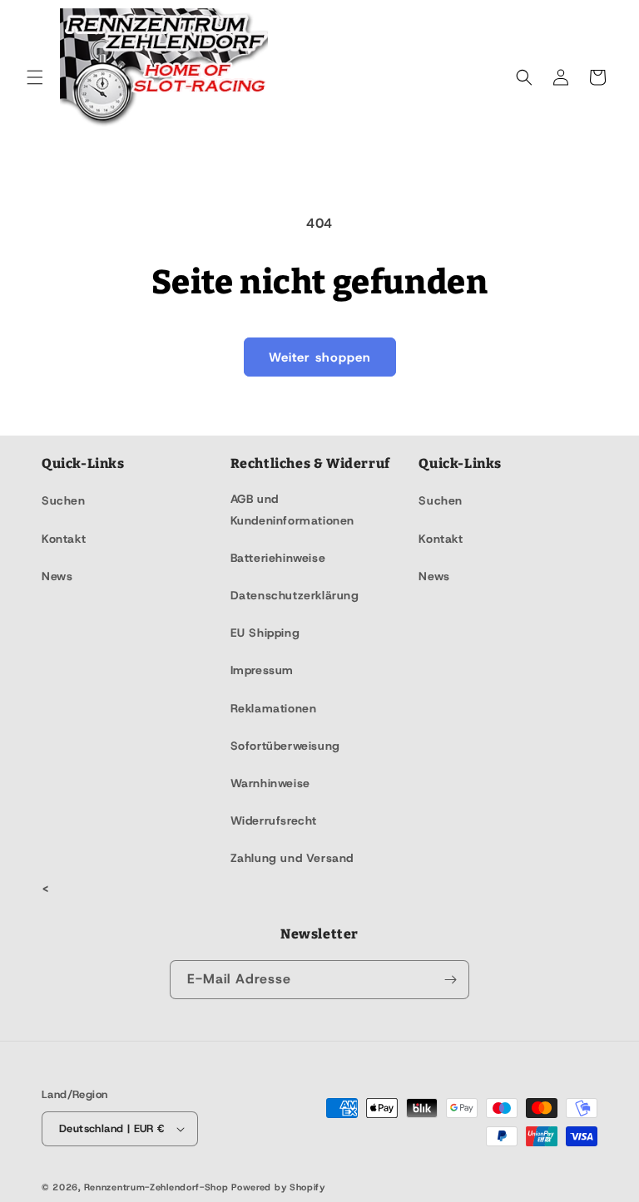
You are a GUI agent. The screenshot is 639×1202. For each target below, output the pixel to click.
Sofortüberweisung (285, 745)
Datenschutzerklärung (294, 595)
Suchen (64, 500)
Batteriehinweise (278, 557)
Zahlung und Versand (292, 857)
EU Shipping (265, 632)
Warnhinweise (270, 783)
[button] (35, 77)
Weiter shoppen (320, 357)
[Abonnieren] (450, 979)
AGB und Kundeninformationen (292, 509)
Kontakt (64, 538)
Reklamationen (273, 708)
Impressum (262, 670)
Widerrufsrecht (273, 820)
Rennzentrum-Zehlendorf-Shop (158, 1187)
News (57, 576)
